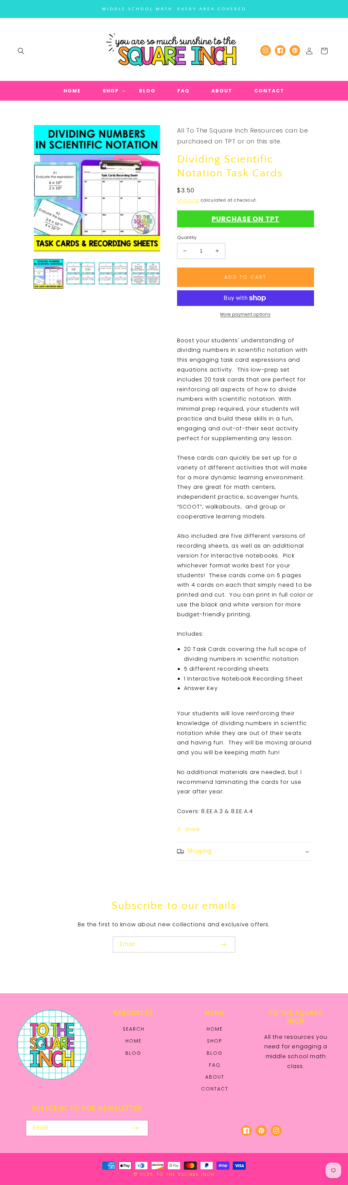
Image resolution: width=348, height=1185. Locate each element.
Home (133, 1040)
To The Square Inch (185, 1174)
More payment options (245, 314)
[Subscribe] (223, 944)
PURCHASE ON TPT (245, 219)
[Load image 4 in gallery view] (145, 273)
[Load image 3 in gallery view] (113, 273)
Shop (214, 1040)
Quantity (186, 237)
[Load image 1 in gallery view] (48, 273)
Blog (133, 1053)
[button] (21, 51)
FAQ (215, 1065)
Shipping (188, 200)
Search (133, 1029)
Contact (214, 1088)
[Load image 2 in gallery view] (80, 273)
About (214, 1077)
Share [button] (192, 829)
